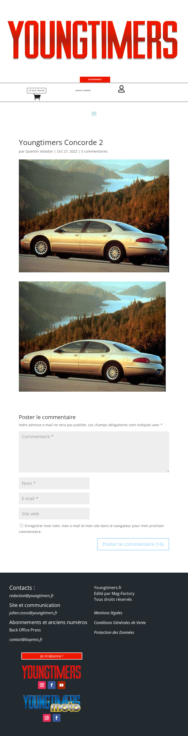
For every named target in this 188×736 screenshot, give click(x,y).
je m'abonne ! (95, 79)
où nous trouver (36, 90)
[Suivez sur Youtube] (61, 685)
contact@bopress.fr (25, 639)
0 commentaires (94, 151)
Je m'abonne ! (51, 655)
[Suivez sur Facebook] (52, 685)
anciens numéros (83, 90)
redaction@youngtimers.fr (31, 595)
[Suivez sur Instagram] (42, 685)
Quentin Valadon (39, 151)
